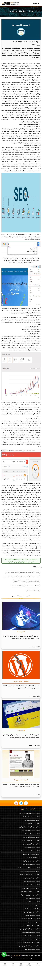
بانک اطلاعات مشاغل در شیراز (31, 857)
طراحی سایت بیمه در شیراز (32, 915)
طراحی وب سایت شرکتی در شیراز (30, 925)
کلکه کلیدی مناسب (34, 581)
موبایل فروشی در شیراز (33, 590)
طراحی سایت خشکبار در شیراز (31, 823)
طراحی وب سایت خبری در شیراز (30, 939)
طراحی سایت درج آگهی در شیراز (31, 837)
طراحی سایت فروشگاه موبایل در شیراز (29, 827)
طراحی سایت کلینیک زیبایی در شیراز (29, 871)
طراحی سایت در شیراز (33, 922)
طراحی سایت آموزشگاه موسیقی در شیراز (28, 868)
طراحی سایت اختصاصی (26, 572)
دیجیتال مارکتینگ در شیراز (32, 908)
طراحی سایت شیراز (34, 577)
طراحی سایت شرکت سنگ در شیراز (30, 851)
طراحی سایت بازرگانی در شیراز (31, 881)
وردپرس (37, 572)
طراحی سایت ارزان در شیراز (32, 834)
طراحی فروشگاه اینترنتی (10, 577)
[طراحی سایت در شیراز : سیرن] (10, 3)
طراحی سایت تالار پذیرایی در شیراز (30, 888)
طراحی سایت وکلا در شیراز (32, 898)
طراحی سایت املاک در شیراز (31, 949)
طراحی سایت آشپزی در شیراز (31, 878)
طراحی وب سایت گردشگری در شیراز (29, 929)
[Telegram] (21, 803)
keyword (23, 581)
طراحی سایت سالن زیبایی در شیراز (30, 895)
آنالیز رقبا (16, 581)
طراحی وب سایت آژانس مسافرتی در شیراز (28, 942)
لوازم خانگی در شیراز (17, 586)
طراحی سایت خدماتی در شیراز (31, 902)
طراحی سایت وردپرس (12, 572)
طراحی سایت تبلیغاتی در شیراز (31, 861)
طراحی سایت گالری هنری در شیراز (30, 830)
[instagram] (16, 803)
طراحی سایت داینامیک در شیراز (31, 905)
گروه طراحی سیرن (16, 955)
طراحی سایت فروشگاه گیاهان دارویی (29, 919)
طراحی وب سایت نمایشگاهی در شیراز (29, 946)
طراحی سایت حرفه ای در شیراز (31, 854)
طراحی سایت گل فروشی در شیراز (30, 840)
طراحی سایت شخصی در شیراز (31, 885)
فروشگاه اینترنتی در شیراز (32, 586)
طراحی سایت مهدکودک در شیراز (30, 864)
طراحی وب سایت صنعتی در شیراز (30, 936)
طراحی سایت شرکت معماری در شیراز (29, 874)
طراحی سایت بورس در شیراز (31, 912)
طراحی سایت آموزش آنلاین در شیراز (30, 891)
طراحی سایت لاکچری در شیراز (31, 847)
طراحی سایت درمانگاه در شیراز (31, 817)
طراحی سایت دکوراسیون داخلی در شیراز (29, 813)
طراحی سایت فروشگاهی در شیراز (30, 932)
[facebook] (26, 803)
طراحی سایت (23, 577)
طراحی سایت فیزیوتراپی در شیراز (30, 844)
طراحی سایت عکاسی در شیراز (31, 820)
